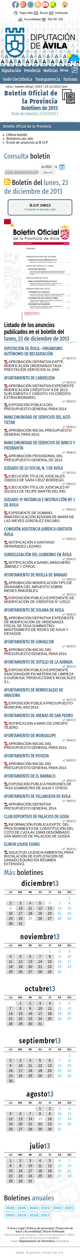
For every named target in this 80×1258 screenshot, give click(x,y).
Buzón (43, 12)
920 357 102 (55, 19)
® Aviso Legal (16, 1228)
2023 (45, 1208)
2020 (10, 1215)
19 (40, 913)
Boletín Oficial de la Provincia (31, 97)
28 (40, 972)
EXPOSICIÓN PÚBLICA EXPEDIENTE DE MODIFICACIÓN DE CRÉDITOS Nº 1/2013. (39, 600)
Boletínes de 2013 (39, 108)
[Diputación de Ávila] (40, 60)
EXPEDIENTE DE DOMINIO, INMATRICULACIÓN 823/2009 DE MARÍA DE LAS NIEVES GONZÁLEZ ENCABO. (39, 517)
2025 (21, 1208)
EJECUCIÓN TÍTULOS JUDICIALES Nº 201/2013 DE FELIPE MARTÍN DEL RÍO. (37, 489)
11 (30, 908)
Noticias (51, 71)
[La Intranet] (64, 5)
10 (20, 908)
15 (50, 961)
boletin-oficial (24, 86)
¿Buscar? (48, 172)
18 (30, 913)
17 (20, 913)
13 (50, 908)
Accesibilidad (32, 19)
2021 (69, 1208)
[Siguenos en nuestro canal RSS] (38, 5)
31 (20, 923)
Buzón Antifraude (53, 1231)
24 (20, 918)
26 (40, 918)
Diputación (11, 71)
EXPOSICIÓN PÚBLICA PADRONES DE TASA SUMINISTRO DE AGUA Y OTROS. (37, 786)
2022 (57, 1208)
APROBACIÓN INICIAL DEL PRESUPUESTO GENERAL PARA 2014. (35, 652)
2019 (21, 1215)
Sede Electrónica (17, 79)
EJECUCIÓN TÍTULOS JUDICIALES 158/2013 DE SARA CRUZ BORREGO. (34, 478)
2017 (45, 1215)
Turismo (70, 79)
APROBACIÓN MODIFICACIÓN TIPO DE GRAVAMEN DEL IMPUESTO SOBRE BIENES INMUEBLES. (38, 587)
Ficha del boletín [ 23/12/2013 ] (34, 113)
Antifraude (61, 12)
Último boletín (16, 135)
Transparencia (47, 79)
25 (11, 972)
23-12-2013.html (56, 86)
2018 (33, 1215)
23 (11, 918)
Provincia (32, 71)
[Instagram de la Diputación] (23, 5)
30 (11, 923)
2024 (33, 1208)
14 (40, 961)
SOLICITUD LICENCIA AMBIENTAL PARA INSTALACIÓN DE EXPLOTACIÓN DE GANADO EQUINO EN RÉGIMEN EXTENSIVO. (38, 858)
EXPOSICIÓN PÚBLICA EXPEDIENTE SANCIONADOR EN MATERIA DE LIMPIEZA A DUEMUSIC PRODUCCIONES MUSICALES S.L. (40, 676)
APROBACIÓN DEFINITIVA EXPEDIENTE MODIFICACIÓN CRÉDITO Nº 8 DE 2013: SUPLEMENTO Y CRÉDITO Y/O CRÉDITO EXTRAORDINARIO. (39, 391)
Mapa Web (26, 12)
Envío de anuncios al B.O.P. (27, 142)
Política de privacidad (40, 1228)
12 (40, 908)
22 (50, 967)
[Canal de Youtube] (45, 5)
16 (11, 913)
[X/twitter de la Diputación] (30, 5)
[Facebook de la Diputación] (15, 5)
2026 (10, 1208)
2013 (38, 86)
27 (50, 918)
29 (50, 972)
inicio (9, 86)
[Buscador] (53, 5)
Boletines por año (19, 138)
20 (50, 913)
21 (40, 967)
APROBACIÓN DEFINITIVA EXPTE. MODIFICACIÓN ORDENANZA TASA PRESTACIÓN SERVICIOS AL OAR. (34, 366)
